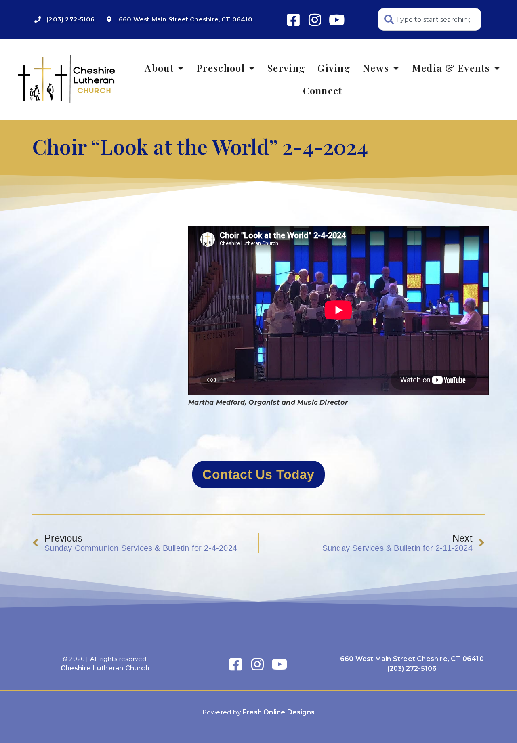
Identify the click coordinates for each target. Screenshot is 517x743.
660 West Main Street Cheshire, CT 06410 (412, 659)
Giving (334, 67)
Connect (323, 90)
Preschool (220, 67)
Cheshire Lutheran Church (105, 668)
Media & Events (451, 67)
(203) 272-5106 (412, 668)
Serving (286, 67)
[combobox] (429, 19)
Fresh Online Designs (278, 712)
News (376, 67)
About (159, 67)
